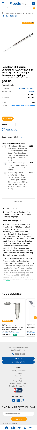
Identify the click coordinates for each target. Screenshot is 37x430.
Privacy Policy (18, 381)
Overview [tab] (18, 202)
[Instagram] (22, 401)
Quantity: (6, 124)
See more (6, 281)
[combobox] (18, 8)
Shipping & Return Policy (18, 386)
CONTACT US (18, 358)
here (20, 137)
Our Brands (18, 378)
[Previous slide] (3, 65)
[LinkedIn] (18, 401)
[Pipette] (18, 3)
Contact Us (18, 373)
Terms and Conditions (18, 383)
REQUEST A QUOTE (18, 362)
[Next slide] (33, 65)
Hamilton (32, 92)
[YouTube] (13, 401)
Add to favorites (12, 130)
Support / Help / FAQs (18, 371)
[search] (34, 8)
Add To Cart (7, 118)
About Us (18, 376)
